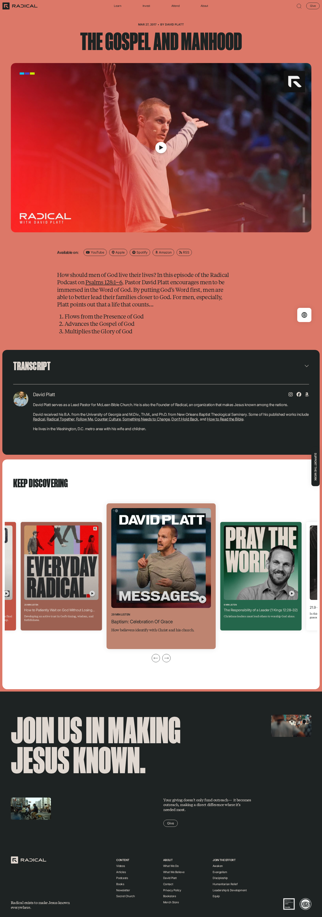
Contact (168, 884)
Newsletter (123, 890)
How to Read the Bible (225, 419)
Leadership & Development (230, 890)
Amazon (165, 252)
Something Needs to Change (146, 419)
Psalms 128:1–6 (103, 282)
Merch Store (171, 902)
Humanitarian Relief (225, 884)
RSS (185, 252)
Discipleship (220, 878)
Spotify (142, 252)
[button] (299, 6)
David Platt (174, 24)
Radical (39, 419)
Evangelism (220, 872)
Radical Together (60, 419)
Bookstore (169, 896)
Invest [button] (146, 6)
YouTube (97, 252)
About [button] (204, 6)
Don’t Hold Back (184, 419)
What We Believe (174, 872)
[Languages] (304, 315)
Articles (121, 872)
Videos (120, 866)
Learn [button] (117, 6)
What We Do (171, 866)
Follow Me (84, 419)
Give (313, 6)
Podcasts (122, 878)
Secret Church (125, 896)
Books (120, 884)
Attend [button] (175, 6)
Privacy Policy (172, 890)
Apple (120, 252)
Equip (216, 896)
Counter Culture (108, 419)
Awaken (218, 866)
